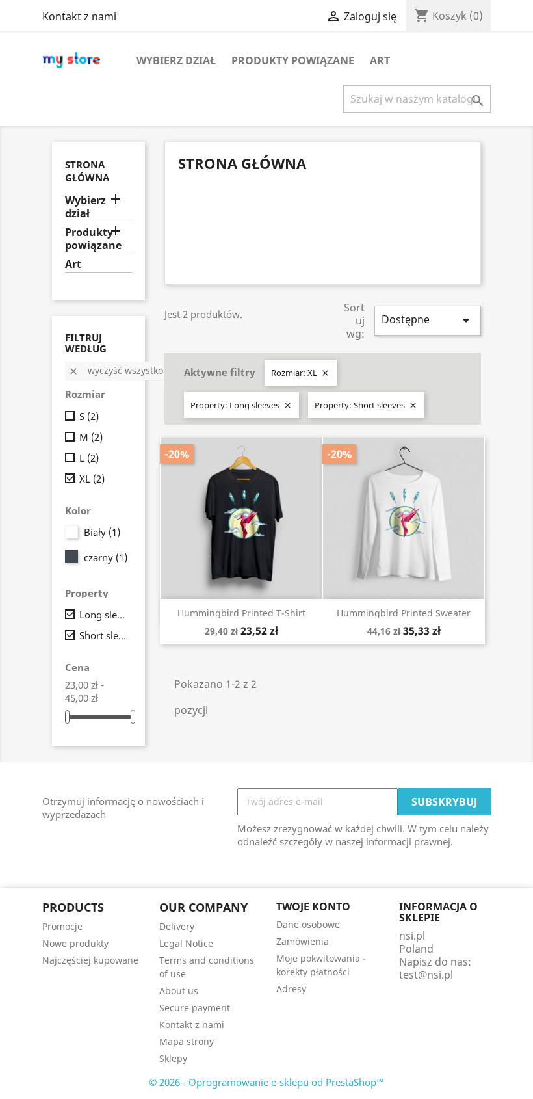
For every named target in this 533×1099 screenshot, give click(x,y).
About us (178, 991)
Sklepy (173, 1058)
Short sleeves (103, 635)
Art (380, 60)
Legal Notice (186, 943)
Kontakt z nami (79, 16)
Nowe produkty (75, 943)
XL (92, 478)
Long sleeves (103, 614)
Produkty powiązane (292, 60)
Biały (102, 531)
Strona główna (87, 171)
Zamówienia (302, 941)
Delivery (176, 926)
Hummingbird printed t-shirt (241, 613)
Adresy (291, 989)
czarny (105, 557)
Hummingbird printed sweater (404, 613)
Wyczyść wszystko (115, 370)
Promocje (62, 926)
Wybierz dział (176, 60)
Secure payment (194, 1007)
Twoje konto (313, 906)
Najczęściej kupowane (90, 960)
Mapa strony (186, 1041)
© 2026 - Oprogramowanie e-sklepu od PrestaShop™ (266, 1082)
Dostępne (428, 320)
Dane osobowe (308, 924)
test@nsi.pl (426, 975)
